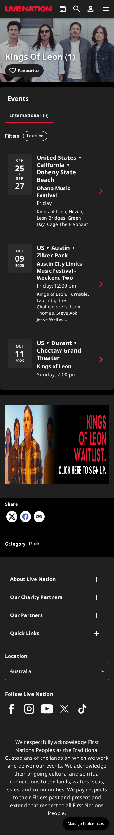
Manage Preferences (86, 823)
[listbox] (57, 671)
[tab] (29, 115)
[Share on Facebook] (25, 520)
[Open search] (77, 9)
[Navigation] (106, 9)
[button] (91, 9)
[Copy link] (39, 517)
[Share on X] (11, 520)
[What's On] (63, 9)
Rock (34, 543)
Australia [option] (20, 671)
